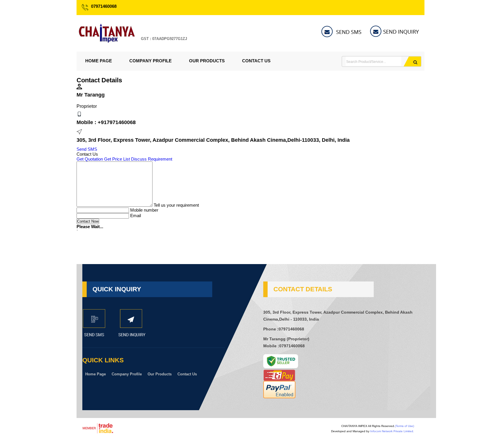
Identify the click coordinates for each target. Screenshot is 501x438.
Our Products (207, 60)
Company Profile (150, 60)
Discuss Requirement (151, 159)
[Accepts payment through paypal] (279, 396)
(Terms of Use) (404, 426)
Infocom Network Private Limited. (392, 431)
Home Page (98, 60)
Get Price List (117, 159)
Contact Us (256, 60)
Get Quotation (90, 159)
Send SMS (87, 149)
